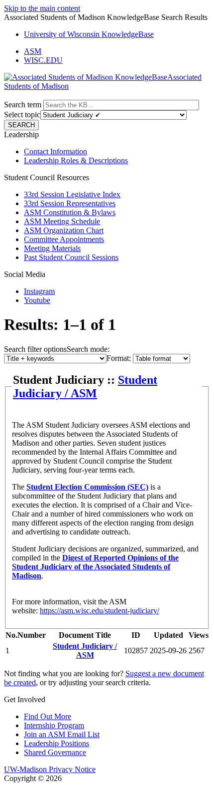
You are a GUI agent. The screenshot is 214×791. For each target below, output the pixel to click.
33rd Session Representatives (69, 203)
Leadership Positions (56, 743)
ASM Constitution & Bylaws (69, 212)
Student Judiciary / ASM (85, 386)
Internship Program (54, 725)
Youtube (37, 300)
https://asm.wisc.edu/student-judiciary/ (99, 610)
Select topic (22, 114)
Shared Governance (55, 752)
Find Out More (47, 716)
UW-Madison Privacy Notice (50, 769)
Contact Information (55, 151)
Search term (22, 104)
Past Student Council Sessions (71, 257)
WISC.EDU (43, 60)
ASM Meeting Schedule (62, 221)
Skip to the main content (42, 8)
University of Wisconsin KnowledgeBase (89, 34)
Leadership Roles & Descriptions (76, 160)
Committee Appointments (64, 239)
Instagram (39, 291)
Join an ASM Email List (62, 734)
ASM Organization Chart (64, 230)
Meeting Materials (52, 248)
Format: (119, 358)
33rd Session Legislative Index (72, 194)
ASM (32, 51)
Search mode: (88, 349)
